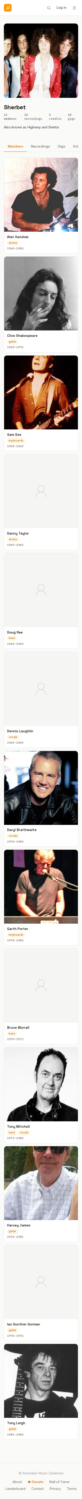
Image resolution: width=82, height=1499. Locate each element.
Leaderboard (15, 1489)
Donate (37, 1482)
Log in (61, 7)
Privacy (55, 1489)
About (17, 1482)
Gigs (61, 146)
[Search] (49, 8)
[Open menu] (74, 8)
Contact (37, 1489)
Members (15, 146)
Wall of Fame (59, 1482)
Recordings (40, 146)
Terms (72, 1489)
